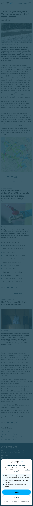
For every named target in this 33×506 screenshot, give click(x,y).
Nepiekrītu (16, 497)
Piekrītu (16, 492)
